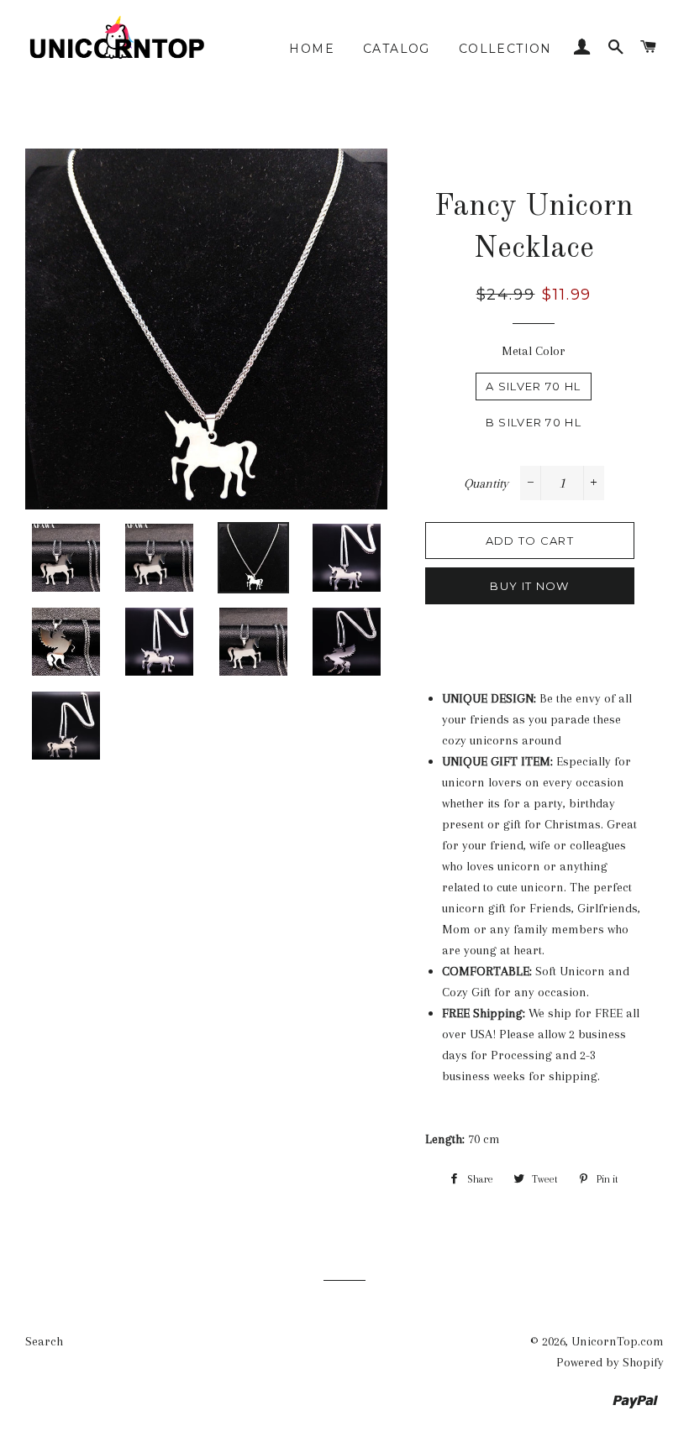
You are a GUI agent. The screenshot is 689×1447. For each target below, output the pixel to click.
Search (44, 1341)
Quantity (486, 483)
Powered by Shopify (610, 1362)
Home (311, 48)
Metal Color (533, 350)
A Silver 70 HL (533, 386)
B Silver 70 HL (533, 422)
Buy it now (529, 586)
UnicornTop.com (617, 1341)
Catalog (396, 48)
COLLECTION (505, 48)
